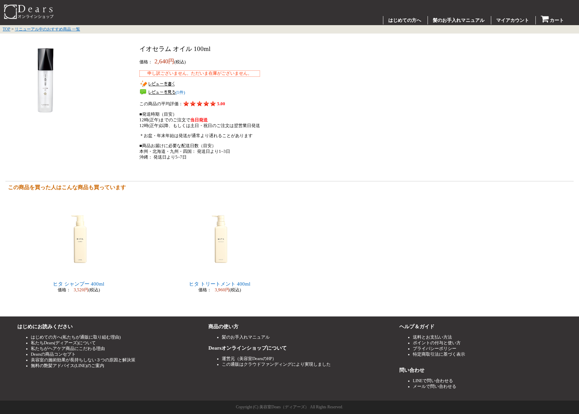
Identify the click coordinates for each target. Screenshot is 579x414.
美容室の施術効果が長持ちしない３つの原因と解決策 (83, 360)
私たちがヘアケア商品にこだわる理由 (68, 348)
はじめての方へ (404, 20)
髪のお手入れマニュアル (459, 20)
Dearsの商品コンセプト (53, 354)
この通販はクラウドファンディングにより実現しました (276, 364)
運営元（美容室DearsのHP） (249, 358)
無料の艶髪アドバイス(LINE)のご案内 (67, 365)
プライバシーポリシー (434, 348)
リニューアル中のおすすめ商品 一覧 (47, 29)
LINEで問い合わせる (433, 380)
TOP (6, 29)
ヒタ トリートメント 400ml (219, 284)
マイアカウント (512, 20)
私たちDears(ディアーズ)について (63, 343)
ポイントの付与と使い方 (437, 343)
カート (556, 20)
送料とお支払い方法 (432, 337)
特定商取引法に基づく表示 (439, 354)
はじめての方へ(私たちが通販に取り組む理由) (76, 337)
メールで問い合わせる (434, 386)
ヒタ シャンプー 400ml (78, 284)
